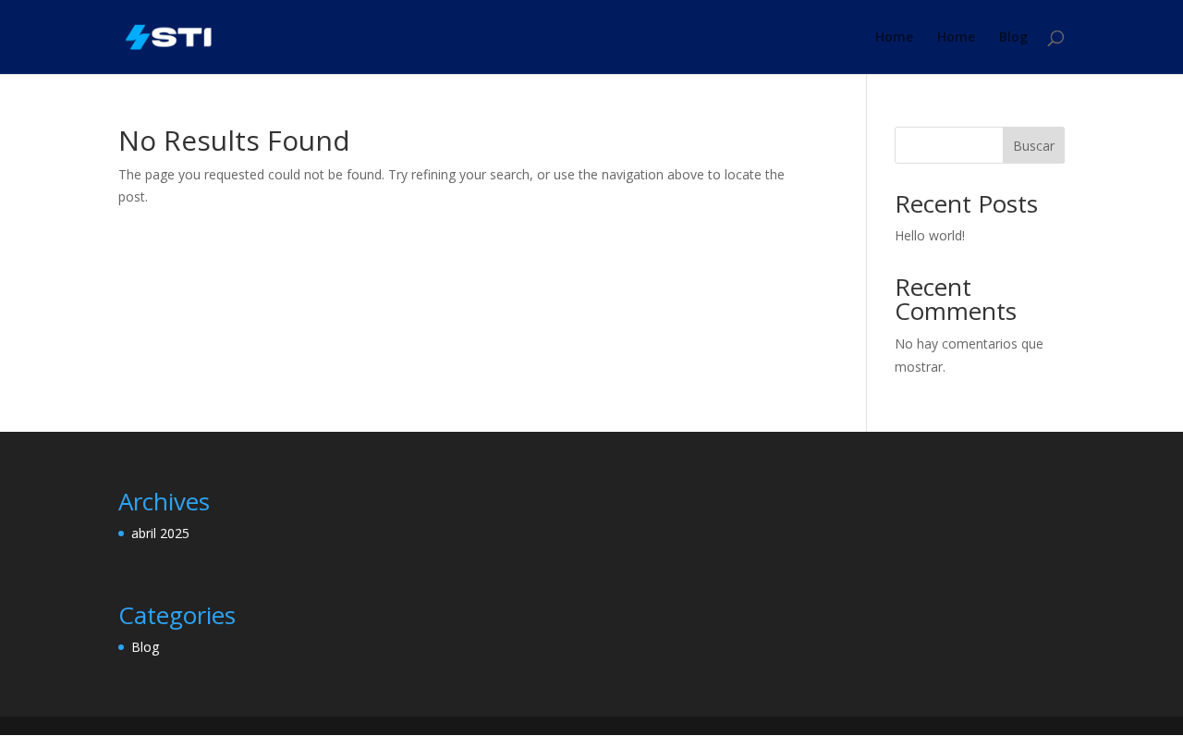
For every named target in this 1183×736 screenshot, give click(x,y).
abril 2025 (160, 533)
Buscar (1034, 145)
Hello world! (930, 235)
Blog (1013, 38)
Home (894, 38)
